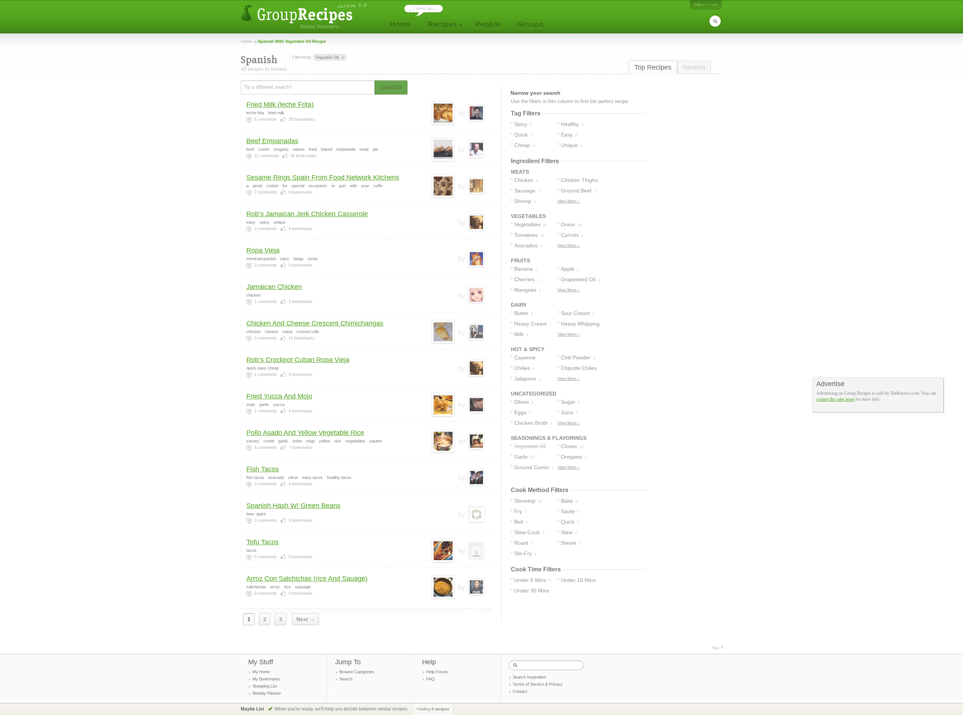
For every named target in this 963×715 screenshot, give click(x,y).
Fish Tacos (262, 469)
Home (246, 41)
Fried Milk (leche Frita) (280, 104)
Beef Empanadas (272, 141)
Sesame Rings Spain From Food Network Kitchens (322, 177)
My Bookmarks (266, 679)
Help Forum (437, 672)
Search (345, 679)
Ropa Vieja (262, 250)
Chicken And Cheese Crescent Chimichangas (314, 323)
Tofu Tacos (262, 542)
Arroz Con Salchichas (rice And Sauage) (307, 578)
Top (715, 647)
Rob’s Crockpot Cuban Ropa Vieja (297, 360)
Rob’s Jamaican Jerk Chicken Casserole (307, 214)
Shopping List (264, 686)
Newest (694, 67)
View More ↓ (568, 201)
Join (698, 4)
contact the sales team (835, 399)
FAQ (430, 679)
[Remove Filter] (342, 58)
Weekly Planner (266, 693)
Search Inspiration (529, 677)
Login (713, 4)
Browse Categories (356, 672)
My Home (261, 672)
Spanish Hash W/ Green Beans (293, 505)
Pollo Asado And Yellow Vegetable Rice (305, 432)
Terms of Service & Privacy (538, 684)
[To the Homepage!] (305, 16)
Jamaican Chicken (274, 287)
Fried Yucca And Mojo (279, 396)
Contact (520, 691)
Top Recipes (652, 67)
